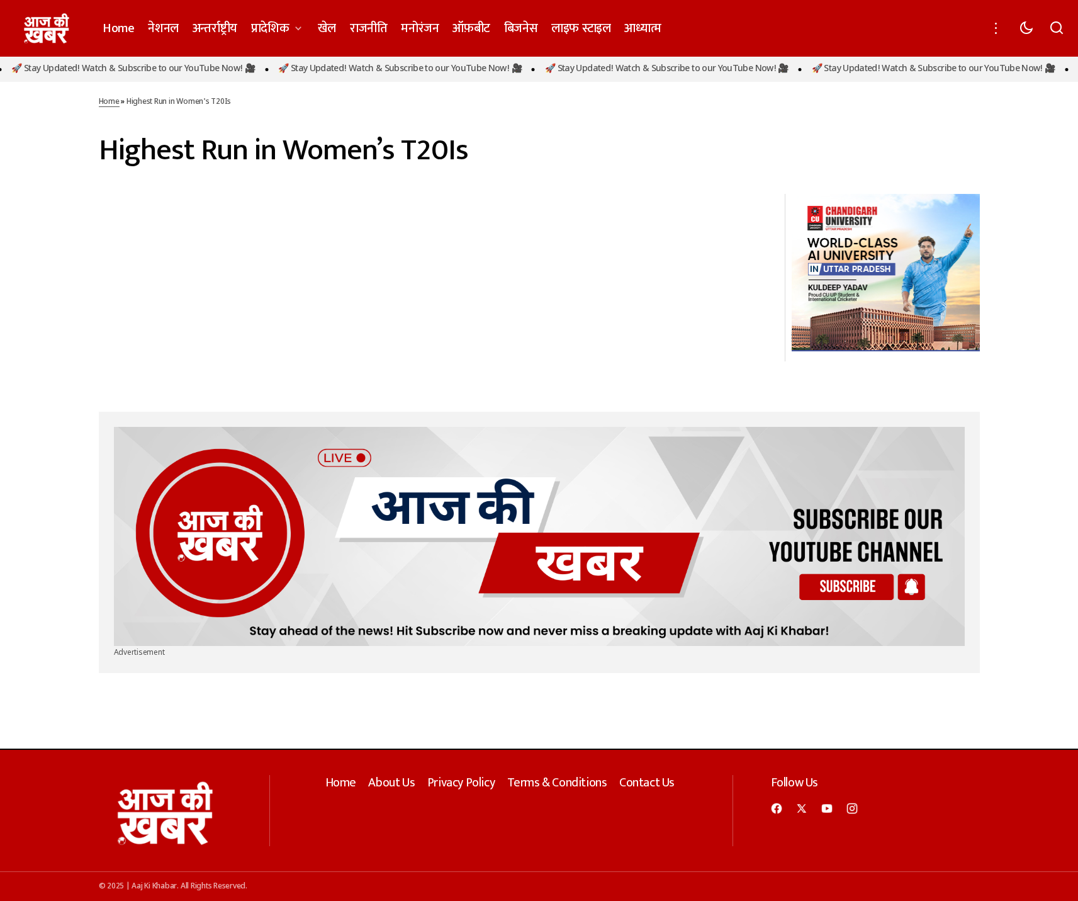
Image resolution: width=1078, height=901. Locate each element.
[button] (996, 28)
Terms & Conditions (557, 782)
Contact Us (647, 782)
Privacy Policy (461, 782)
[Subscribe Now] (539, 537)
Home (109, 102)
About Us (391, 782)
